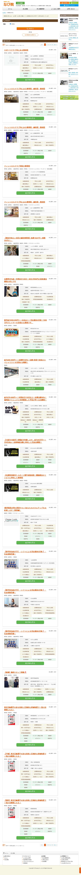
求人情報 (25, 9)
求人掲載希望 (40, 9)
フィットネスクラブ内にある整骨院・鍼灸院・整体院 (24, 89)
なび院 (4, 12)
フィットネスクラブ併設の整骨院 (17, 166)
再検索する (31, 28)
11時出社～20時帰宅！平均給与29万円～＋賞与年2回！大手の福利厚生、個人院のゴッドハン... (73, 26)
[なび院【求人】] (9, 5)
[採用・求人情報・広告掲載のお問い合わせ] (69, 99)
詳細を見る (31, 80)
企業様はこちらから (70, 5)
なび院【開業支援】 (66, 858)
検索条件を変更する (31, 35)
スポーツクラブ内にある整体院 (16, 50)
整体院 (13, 24)
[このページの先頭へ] (80, 872)
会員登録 (65, 3)
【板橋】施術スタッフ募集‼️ (15, 672)
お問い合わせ (71, 9)
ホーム (10, 9)
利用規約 (25, 863)
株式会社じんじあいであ (67, 861)
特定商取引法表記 (27, 859)
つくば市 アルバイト (66, 863)
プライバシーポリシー (28, 861)
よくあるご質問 (55, 9)
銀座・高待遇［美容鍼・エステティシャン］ (73, 74)
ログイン (75, 3)
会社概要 (44, 861)
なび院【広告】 (65, 859)
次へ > (55, 44)
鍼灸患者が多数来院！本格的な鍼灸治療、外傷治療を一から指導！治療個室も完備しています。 (73, 61)
